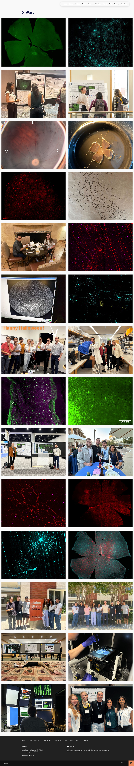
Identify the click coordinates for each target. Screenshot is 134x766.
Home (65, 4)
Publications (97, 4)
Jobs (110, 4)
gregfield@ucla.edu (28, 755)
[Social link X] (131, 763)
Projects (77, 4)
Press (105, 4)
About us (70, 747)
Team (71, 4)
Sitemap (5, 763)
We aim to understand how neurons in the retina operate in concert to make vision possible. (88, 751)
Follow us (124, 763)
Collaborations (86, 4)
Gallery (116, 4)
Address (25, 747)
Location (124, 4)
